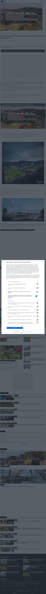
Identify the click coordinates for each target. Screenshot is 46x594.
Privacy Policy (29, 331)
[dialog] (23, 297)
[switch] (36, 284)
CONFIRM (15, 327)
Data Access (23, 331)
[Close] (42, 262)
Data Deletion (16, 331)
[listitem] (23, 281)
